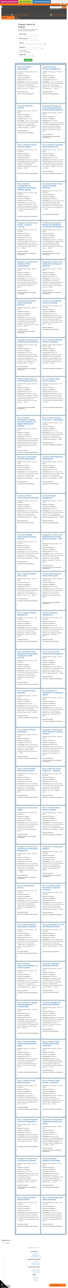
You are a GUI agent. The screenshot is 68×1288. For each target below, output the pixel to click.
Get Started (35, 1261)
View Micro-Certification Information (28, 684)
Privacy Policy (35, 1280)
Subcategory (22, 47)
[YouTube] (65, 4)
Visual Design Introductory (28, 342)
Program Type (22, 54)
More (31, 88)
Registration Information (35, 1263)
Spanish (45, 849)
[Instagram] (60, 4)
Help (36, 1281)
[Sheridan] (34, 1247)
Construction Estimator (26, 1160)
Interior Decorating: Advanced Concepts (51, 888)
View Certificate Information (25, 93)
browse (4, 18)
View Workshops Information (50, 214)
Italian (19, 810)
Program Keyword (23, 38)
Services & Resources (36, 1264)
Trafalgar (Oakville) (35, 1255)
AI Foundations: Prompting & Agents (52, 693)
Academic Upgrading (36, 1270)
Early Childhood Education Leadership (50, 1044)
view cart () (62, 15)
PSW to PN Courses (50, 576)
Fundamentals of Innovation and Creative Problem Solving (26, 188)
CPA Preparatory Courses (27, 381)
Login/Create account (23, 15)
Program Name (22, 33)
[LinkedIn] (64, 4)
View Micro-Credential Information (27, 173)
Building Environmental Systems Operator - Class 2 (52, 539)
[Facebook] (62, 4)
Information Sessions (36, 1272)
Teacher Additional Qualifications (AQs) (27, 1044)
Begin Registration (22, 91)
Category (21, 42)
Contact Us (36, 1278)
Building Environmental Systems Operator (26, 537)
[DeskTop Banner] (5, 7)
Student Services (35, 1269)
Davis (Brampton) (35, 1254)
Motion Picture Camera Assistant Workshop (52, 186)
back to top (56, 1285)
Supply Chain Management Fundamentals (27, 1005)
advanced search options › (55, 9)
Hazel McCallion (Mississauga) (35, 1256)
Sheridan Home (36, 1277)
